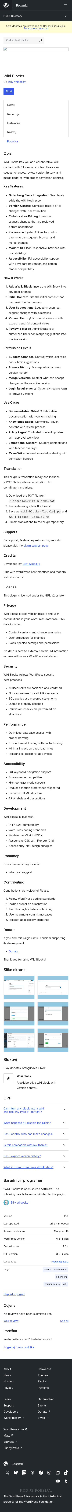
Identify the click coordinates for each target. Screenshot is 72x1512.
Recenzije (13, 114)
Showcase (44, 1369)
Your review (11, 1321)
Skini (9, 91)
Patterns (43, 1387)
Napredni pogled (14, 1294)
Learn (7, 1399)
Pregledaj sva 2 (60, 1261)
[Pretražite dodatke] (40, 40)
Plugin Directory (12, 15)
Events (42, 1405)
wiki (65, 1284)
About (7, 1369)
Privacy (8, 1387)
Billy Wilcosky (17, 82)
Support (8, 1405)
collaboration (60, 1269)
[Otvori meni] (66, 5)
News (7, 1375)
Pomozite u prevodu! (36, 28)
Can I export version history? (22, 1156)
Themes (43, 1375)
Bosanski (17, 1464)
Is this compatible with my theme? (25, 1145)
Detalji (11, 105)
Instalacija (13, 123)
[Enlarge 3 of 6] (30, 1007)
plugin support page (36, 545)
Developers (10, 1411)
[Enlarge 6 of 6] (64, 1033)
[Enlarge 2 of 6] (64, 980)
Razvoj (11, 132)
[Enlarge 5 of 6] (30, 1033)
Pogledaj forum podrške (18, 1347)
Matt (8, 1435)
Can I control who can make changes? (28, 1134)
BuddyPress (13, 1448)
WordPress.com (15, 1429)
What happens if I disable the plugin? (27, 1123)
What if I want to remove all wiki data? (28, 1167)
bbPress (10, 1441)
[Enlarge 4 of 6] (64, 1007)
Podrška (12, 141)
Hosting (8, 1381)
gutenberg (61, 1276)
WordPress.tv (13, 1418)
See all (64, 1321)
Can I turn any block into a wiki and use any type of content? (23, 1110)
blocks (47, 1269)
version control (52, 1284)
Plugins (42, 1381)
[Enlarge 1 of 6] (30, 980)
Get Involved (46, 1399)
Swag (43, 1418)
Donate (13, 951)
